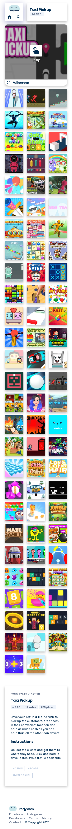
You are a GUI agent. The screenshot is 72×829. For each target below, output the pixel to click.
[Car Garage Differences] (14, 403)
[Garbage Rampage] (36, 185)
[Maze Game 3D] (14, 533)
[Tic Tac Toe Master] (58, 272)
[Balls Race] (58, 424)
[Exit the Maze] (14, 381)
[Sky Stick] (58, 228)
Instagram (34, 814)
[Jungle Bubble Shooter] (58, 511)
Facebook (16, 814)
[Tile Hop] (36, 642)
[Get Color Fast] (58, 316)
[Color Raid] (36, 294)
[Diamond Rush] (14, 468)
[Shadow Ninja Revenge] (14, 120)
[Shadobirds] (36, 424)
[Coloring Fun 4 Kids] (36, 533)
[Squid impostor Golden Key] (14, 359)
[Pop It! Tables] (36, 337)
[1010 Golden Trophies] (14, 294)
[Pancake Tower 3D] (36, 511)
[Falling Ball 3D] (36, 381)
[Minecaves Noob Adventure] (58, 337)
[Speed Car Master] (36, 359)
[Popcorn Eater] (36, 272)
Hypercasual (22, 775)
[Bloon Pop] (14, 185)
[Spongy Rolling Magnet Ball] (14, 490)
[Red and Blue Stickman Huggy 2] (58, 381)
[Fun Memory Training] (36, 228)
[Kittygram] (36, 468)
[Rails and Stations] (36, 207)
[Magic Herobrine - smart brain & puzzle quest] (36, 620)
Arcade (33, 768)
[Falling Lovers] (14, 316)
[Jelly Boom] (14, 577)
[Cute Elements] (14, 424)
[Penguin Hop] (36, 490)
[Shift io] (36, 316)
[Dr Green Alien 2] (14, 272)
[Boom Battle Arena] (58, 533)
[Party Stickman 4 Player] (36, 555)
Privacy (47, 818)
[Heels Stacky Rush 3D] (14, 98)
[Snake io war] (14, 250)
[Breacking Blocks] (58, 598)
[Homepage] (14, 8)
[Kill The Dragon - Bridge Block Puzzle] (14, 642)
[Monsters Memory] (36, 250)
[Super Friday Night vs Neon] (58, 446)
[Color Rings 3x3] (14, 620)
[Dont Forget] (58, 294)
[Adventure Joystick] (36, 664)
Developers (17, 818)
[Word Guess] (58, 620)
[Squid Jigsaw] (14, 163)
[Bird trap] (58, 207)
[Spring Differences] (58, 642)
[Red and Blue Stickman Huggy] (36, 98)
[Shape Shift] (58, 141)
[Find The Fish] (58, 403)
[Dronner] (14, 337)
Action (35, 693)
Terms (33, 818)
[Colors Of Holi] (14, 141)
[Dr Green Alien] (58, 98)
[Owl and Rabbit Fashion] (58, 163)
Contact (15, 822)
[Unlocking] (36, 163)
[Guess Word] (36, 577)
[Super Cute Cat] (58, 490)
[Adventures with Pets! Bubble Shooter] (14, 511)
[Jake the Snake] (36, 141)
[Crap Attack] (14, 555)
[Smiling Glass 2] (58, 359)
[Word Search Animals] (36, 120)
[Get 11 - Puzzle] (14, 664)
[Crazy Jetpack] (58, 120)
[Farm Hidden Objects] (14, 446)
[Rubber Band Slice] (36, 598)
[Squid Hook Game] (58, 185)
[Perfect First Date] (36, 403)
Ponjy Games (19, 693)
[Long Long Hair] (58, 468)
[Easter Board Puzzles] (58, 577)
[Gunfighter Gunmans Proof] (58, 250)
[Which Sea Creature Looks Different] (14, 228)
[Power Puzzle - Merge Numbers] (14, 598)
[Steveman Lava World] (36, 446)
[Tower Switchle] (58, 555)
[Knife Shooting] (14, 207)
